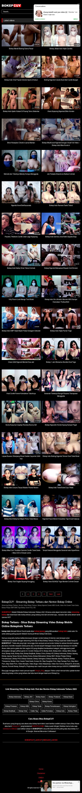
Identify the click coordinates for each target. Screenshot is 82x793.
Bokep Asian (40, 696)
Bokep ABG (24, 706)
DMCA (41, 777)
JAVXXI (54, 740)
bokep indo (62, 631)
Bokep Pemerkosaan (52, 706)
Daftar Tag (34, 711)
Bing (42, 670)
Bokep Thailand (54, 696)
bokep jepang (39, 631)
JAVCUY (38, 740)
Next (50, 594)
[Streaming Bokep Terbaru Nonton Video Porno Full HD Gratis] (11, 5)
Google (37, 670)
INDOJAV (46, 740)
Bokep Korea (47, 701)
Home (41, 769)
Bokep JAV (28, 696)
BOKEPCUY (6, 612)
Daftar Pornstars (47, 711)
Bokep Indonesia (15, 696)
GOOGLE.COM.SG (10, 728)
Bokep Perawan (11, 706)
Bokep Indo (60, 711)
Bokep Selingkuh (70, 706)
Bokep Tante (36, 706)
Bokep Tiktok (72, 711)
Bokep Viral (23, 711)
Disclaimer (41, 773)
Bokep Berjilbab (9, 711)
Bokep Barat (68, 696)
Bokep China (34, 701)
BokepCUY (16, 726)
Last (58, 594)
